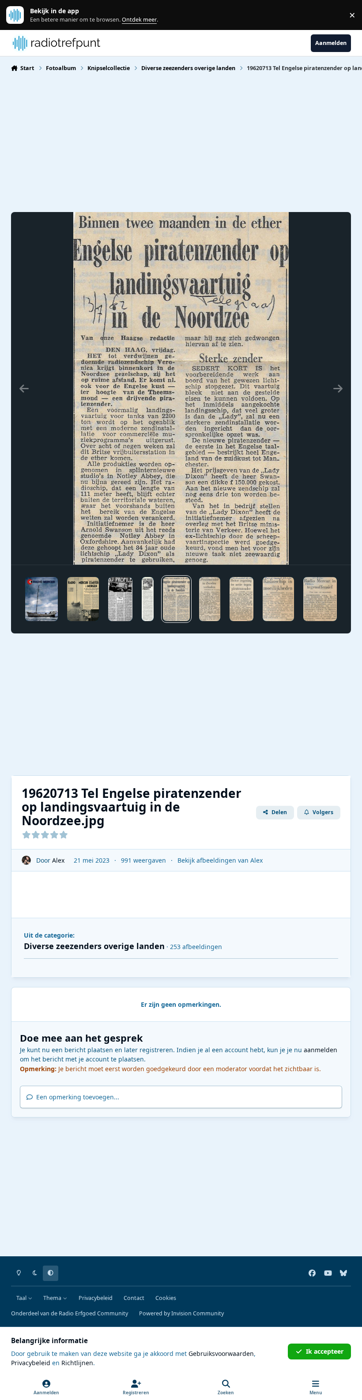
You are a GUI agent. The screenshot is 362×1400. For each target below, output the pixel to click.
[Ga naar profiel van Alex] (26, 860)
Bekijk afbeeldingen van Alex (220, 860)
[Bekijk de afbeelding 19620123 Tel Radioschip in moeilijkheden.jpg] (278, 599)
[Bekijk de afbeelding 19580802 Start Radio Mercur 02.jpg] (83, 599)
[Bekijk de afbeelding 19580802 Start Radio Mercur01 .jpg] (41, 599)
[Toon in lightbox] (181, 388)
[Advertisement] (181, 141)
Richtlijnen (77, 1363)
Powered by (181, 1313)
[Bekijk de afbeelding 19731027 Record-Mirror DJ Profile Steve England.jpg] (120, 599)
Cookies (165, 1298)
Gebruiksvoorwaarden (221, 1353)
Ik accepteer (324, 1351)
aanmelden (320, 1050)
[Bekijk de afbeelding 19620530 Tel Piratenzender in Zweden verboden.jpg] (209, 599)
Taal (22, 1298)
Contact (134, 1298)
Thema (53, 1298)
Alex (58, 860)
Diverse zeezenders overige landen (94, 946)
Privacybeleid (96, 1298)
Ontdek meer (19, 15)
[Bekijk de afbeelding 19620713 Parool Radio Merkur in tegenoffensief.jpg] (320, 599)
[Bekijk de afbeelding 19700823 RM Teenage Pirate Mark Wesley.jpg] (148, 599)
